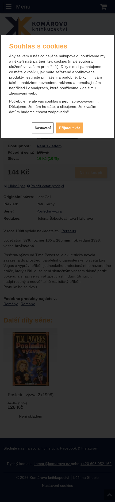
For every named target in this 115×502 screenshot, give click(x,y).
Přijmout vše (69, 128)
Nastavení (43, 128)
